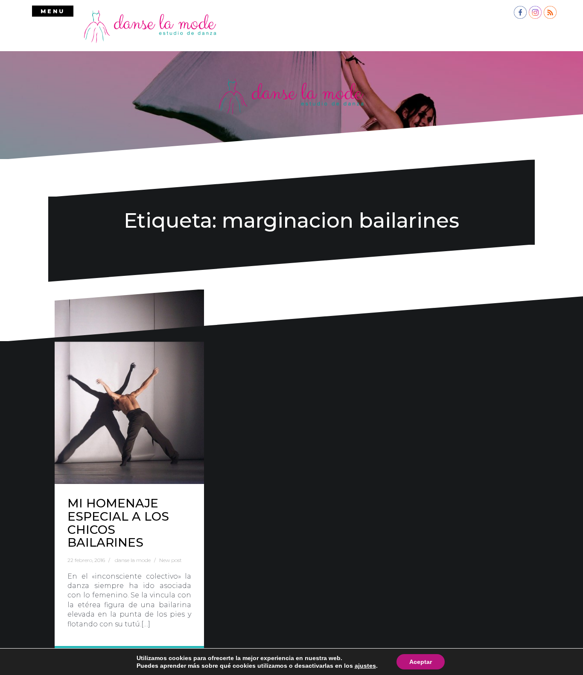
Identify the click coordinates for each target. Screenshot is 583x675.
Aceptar (420, 661)
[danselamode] (150, 26)
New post (170, 560)
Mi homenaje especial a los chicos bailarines (118, 523)
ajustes (365, 665)
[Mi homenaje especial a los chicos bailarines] (129, 387)
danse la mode (133, 560)
